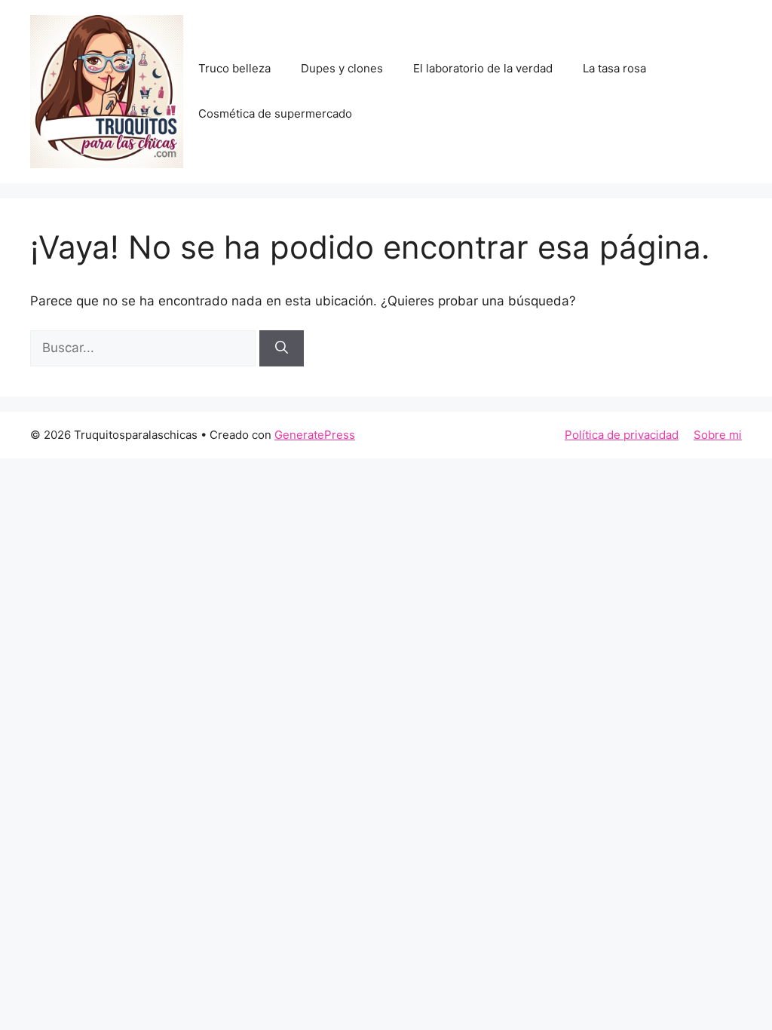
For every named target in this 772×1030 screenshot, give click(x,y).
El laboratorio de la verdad (483, 68)
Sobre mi (718, 435)
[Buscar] (281, 348)
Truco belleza (234, 68)
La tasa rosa (614, 68)
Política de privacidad (622, 435)
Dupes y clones (342, 68)
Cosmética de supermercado (275, 113)
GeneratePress (314, 435)
